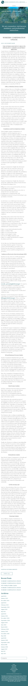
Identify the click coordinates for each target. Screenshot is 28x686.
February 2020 (5, 629)
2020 (6, 43)
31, (3, 43)
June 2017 (3, 653)
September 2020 (5, 620)
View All (7, 573)
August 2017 (4, 649)
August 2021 (4, 609)
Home (14, 664)
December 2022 (5, 600)
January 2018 (4, 647)
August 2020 (4, 622)
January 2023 (4, 598)
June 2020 (3, 625)
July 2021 (3, 611)
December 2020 (5, 618)
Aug (2, 43)
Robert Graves (11, 43)
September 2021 (5, 607)
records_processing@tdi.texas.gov (10, 284)
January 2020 (4, 631)
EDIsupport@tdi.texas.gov (8, 298)
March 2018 (4, 644)
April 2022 (3, 602)
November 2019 (5, 633)
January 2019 (4, 640)
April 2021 (3, 613)
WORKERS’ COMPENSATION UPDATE (11, 581)
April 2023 (3, 596)
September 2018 (5, 642)
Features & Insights (12, 569)
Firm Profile (14, 665)
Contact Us (4, 20)
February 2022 (5, 605)
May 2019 (3, 636)
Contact (13, 671)
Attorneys (14, 667)
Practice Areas (14, 668)
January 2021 (4, 616)
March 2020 (4, 627)
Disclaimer (14, 670)
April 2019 (3, 638)
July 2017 (3, 651)
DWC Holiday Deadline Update (9, 585)
